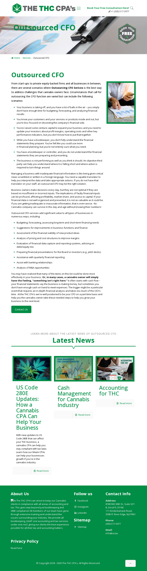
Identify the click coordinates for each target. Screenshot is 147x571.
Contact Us (21, 309)
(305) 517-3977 (113, 523)
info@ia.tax (112, 533)
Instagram (83, 506)
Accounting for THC (113, 390)
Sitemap (82, 526)
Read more (43, 470)
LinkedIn (82, 512)
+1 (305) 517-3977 (120, 11)
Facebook (83, 500)
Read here (16, 548)
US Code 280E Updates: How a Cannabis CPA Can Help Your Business (28, 407)
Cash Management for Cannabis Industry (74, 396)
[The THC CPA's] (44, 8)
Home (17, 58)
